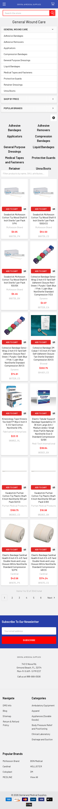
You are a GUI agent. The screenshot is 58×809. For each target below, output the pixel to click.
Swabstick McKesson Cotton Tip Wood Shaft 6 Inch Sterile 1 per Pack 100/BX (14, 281)
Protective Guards (13, 78)
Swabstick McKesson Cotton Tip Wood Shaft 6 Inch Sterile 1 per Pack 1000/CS (43, 219)
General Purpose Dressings (17, 60)
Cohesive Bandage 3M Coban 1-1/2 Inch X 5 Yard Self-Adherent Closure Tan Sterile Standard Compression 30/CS (43, 353)
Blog (5, 710)
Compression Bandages (15, 54)
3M (31, 771)
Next (50, 597)
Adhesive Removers (14, 41)
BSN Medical (36, 761)
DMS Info (7, 705)
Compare (25, 209)
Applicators (9, 48)
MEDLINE (7, 777)
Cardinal (7, 766)
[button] (53, 117)
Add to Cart (12, 209)
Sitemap (7, 716)
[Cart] (53, 4)
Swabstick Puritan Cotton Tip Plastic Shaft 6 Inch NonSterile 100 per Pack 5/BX (43, 497)
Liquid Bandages (12, 66)
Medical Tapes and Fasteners (18, 72)
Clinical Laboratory (41, 734)
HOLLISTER (36, 766)
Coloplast (7, 771)
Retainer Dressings (13, 84)
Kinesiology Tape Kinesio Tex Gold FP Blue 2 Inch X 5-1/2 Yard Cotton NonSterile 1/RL (14, 423)
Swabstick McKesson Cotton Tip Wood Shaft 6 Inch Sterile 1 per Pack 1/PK (14, 219)
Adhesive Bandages (13, 35)
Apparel (35, 710)
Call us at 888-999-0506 (29, 676)
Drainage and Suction (42, 739)
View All (34, 777)
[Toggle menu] (4, 4)
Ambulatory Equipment (43, 705)
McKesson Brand (11, 761)
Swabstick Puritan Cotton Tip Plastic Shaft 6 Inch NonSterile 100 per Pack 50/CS (14, 497)
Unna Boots (9, 90)
